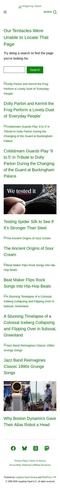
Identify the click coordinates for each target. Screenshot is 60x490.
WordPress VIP (49, 477)
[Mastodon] (46, 448)
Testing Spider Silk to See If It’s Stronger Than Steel (29, 224)
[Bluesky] (24, 448)
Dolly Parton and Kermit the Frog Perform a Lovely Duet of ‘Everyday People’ (29, 109)
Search (35, 70)
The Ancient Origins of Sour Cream (29, 251)
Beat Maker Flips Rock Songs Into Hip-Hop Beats (27, 283)
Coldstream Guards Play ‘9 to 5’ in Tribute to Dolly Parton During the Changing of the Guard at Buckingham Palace (29, 163)
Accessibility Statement (20, 465)
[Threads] (35, 448)
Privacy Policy (21, 461)
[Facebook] (13, 448)
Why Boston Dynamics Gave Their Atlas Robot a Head (30, 421)
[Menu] (5, 12)
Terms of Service (38, 461)
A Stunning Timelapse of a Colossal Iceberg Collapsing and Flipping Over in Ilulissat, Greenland (30, 325)
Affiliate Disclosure (42, 465)
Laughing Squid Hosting (26, 477)
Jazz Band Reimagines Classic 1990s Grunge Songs (25, 366)
